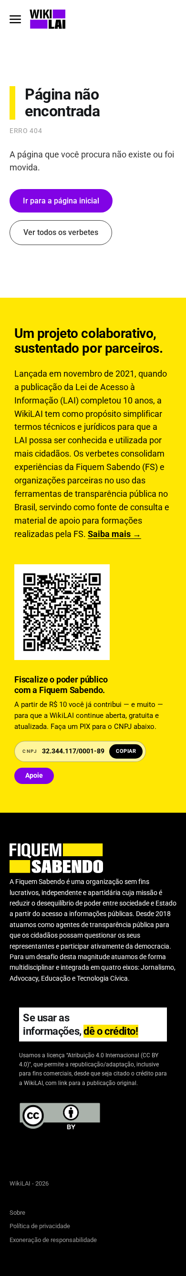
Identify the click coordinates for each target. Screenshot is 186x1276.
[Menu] (15, 19)
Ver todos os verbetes (60, 232)
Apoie (34, 775)
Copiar (126, 751)
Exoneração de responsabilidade (53, 1239)
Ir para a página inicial (61, 200)
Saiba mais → (114, 534)
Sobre (17, 1212)
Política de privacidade (40, 1226)
